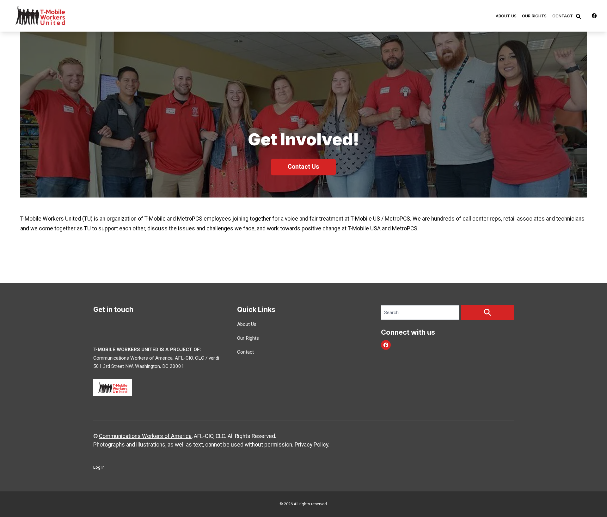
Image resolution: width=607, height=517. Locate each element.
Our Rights (534, 15)
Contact (562, 15)
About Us (506, 15)
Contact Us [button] (303, 166)
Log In (99, 467)
